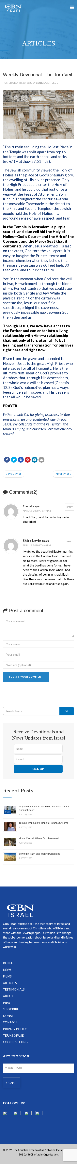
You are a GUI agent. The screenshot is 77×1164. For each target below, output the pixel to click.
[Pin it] (28, 460)
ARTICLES (10, 983)
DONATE (9, 1015)
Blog (55, 82)
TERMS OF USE (13, 1035)
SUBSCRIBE (11, 1009)
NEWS (7, 969)
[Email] (41, 460)
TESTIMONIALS (14, 989)
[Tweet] (14, 460)
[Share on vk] (35, 460)
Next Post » (63, 474)
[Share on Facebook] (7, 460)
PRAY (6, 1002)
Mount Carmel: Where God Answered (39, 838)
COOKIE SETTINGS (16, 1042)
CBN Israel (42, 82)
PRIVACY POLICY (15, 1029)
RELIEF (8, 963)
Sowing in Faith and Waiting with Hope (39, 853)
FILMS (7, 976)
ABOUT (8, 996)
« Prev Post (13, 474)
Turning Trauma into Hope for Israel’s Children (44, 823)
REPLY (70, 507)
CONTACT (10, 1022)
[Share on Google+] (21, 460)
